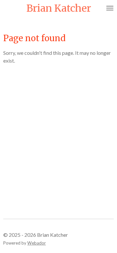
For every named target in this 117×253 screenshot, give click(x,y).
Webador (36, 243)
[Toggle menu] (110, 8)
